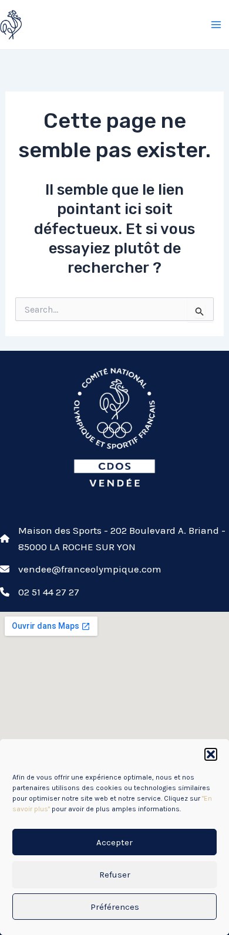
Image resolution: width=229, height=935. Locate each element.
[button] (211, 754)
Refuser (114, 874)
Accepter (114, 842)
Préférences (114, 907)
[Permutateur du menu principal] (216, 25)
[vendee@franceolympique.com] (80, 569)
